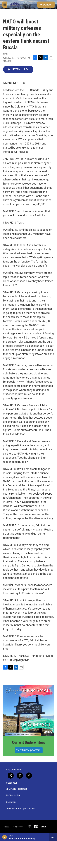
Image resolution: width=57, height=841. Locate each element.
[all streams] (53, 837)
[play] (5, 837)
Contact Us (11, 802)
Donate (47, 4)
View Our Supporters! (28, 750)
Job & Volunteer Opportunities (20, 809)
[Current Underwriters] (28, 710)
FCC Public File (13, 795)
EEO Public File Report (16, 789)
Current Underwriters (28, 742)
